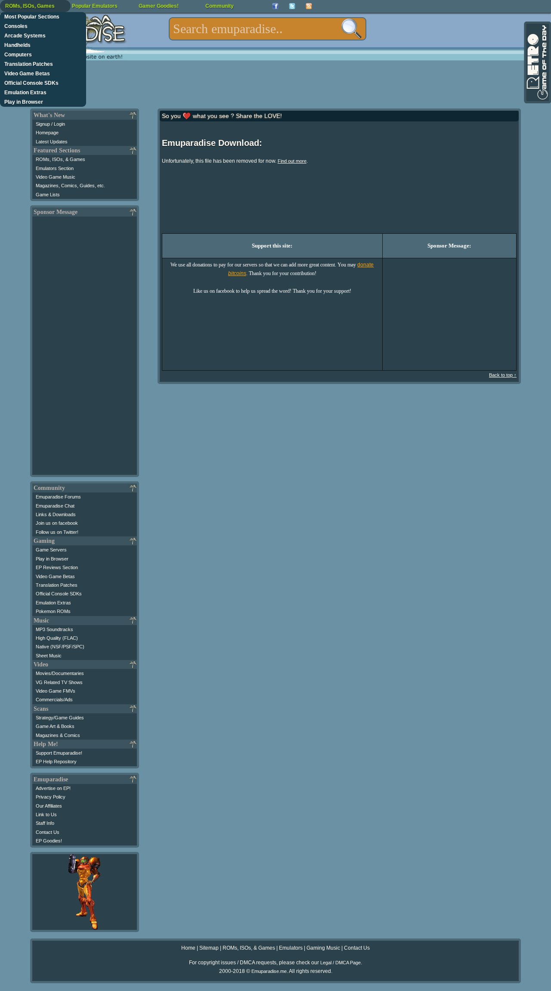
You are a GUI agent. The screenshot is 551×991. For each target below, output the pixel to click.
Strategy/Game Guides (60, 717)
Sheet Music (49, 655)
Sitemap (209, 948)
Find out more (292, 161)
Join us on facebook (57, 523)
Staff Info (45, 823)
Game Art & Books (55, 726)
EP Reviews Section (57, 567)
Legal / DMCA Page (340, 962)
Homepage (47, 132)
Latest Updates (52, 141)
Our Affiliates (49, 805)
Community (219, 6)
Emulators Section (55, 168)
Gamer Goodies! (159, 6)
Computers (18, 55)
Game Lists (48, 194)
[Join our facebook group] (275, 6)
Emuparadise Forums (58, 496)
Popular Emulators (95, 6)
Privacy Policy (50, 796)
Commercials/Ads (54, 699)
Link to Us (46, 814)
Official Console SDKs (31, 83)
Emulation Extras (25, 93)
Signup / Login (50, 124)
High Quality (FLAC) (57, 638)
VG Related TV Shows (59, 682)
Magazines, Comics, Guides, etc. (70, 185)
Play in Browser (23, 102)
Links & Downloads (56, 514)
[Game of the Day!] (537, 62)
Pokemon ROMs (53, 611)
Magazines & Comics (58, 735)
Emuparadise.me (269, 971)
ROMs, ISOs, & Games (60, 159)
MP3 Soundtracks (54, 629)
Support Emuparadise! (59, 753)
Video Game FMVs (55, 691)
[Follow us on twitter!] (292, 6)
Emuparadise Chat (55, 505)
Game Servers (51, 549)
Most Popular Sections (31, 17)
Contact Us (47, 832)
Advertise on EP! (53, 788)
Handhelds (17, 45)
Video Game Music (55, 177)
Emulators (291, 948)
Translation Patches (28, 64)
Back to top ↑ (503, 375)
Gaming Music (323, 948)
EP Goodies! (49, 840)
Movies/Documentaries (60, 673)
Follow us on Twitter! (57, 532)
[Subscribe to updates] (308, 6)
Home (188, 948)
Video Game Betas (27, 74)
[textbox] (267, 28)
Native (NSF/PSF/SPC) (60, 646)
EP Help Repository (56, 761)
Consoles (16, 26)
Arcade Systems (25, 36)
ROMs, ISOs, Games (30, 6)
